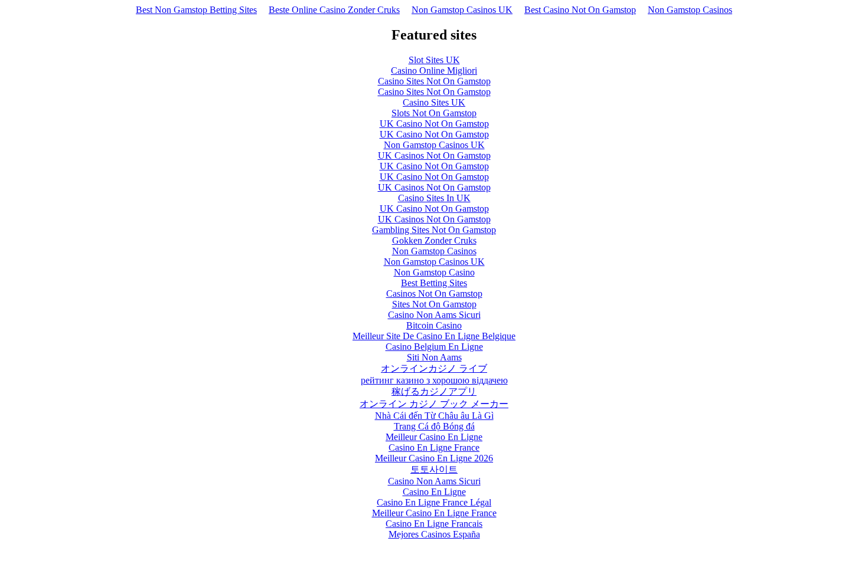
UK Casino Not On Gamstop (434, 124)
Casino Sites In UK (434, 198)
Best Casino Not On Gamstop (580, 10)
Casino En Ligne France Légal (434, 502)
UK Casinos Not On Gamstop (434, 155)
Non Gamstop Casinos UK (462, 10)
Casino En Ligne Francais (434, 524)
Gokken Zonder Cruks (434, 240)
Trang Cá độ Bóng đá (434, 426)
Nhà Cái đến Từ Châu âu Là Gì (434, 416)
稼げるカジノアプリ (434, 391)
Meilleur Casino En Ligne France (434, 513)
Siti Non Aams (434, 357)
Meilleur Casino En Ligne (434, 437)
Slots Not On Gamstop (434, 113)
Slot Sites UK (434, 60)
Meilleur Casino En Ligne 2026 (434, 458)
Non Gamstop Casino (434, 272)
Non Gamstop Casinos (690, 10)
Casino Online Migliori (434, 70)
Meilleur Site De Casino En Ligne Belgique (434, 336)
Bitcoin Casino (434, 325)
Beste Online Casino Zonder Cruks (334, 10)
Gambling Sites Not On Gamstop (434, 230)
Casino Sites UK (434, 102)
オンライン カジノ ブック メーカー (434, 404)
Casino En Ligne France (434, 447)
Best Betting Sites (434, 283)
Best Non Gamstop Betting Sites (196, 10)
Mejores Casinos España (434, 534)
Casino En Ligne (434, 492)
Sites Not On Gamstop (434, 304)
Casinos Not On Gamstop (434, 293)
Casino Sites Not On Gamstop (434, 81)
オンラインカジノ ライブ (434, 368)
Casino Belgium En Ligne (434, 347)
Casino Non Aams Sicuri (434, 315)
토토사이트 (434, 469)
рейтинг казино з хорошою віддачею (434, 380)
